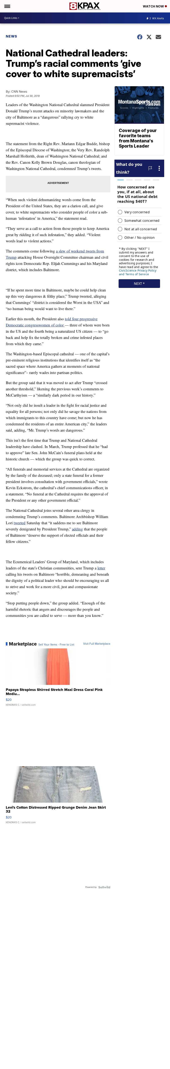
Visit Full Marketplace (96, 643)
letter (101, 567)
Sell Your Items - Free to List (56, 644)
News (11, 36)
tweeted (20, 522)
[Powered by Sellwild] (104, 887)
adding (77, 528)
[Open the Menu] (7, 6)
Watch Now (154, 6)
